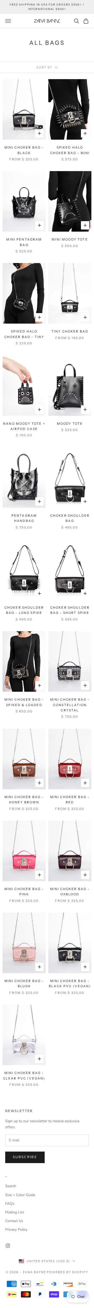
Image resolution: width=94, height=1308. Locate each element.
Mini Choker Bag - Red (70, 799)
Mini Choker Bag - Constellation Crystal (70, 704)
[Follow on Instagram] (7, 1245)
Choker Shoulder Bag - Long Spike (24, 610)
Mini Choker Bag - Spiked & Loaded (24, 702)
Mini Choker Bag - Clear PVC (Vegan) (24, 1075)
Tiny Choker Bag (69, 331)
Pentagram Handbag (24, 518)
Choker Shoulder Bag (70, 518)
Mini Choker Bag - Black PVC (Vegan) (70, 983)
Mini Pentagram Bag (24, 242)
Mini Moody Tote (70, 239)
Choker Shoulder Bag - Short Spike (70, 610)
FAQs (9, 1203)
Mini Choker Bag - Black (24, 150)
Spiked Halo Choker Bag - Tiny (24, 334)
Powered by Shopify (67, 1272)
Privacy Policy (16, 1229)
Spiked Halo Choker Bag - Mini (70, 150)
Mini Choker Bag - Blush (24, 983)
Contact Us (14, 1220)
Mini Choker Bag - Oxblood (70, 891)
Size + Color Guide (20, 1194)
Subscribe (25, 1157)
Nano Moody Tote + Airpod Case (24, 426)
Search (10, 1186)
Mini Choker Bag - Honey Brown (24, 799)
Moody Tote (70, 424)
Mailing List (14, 1212)
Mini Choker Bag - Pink (24, 891)
